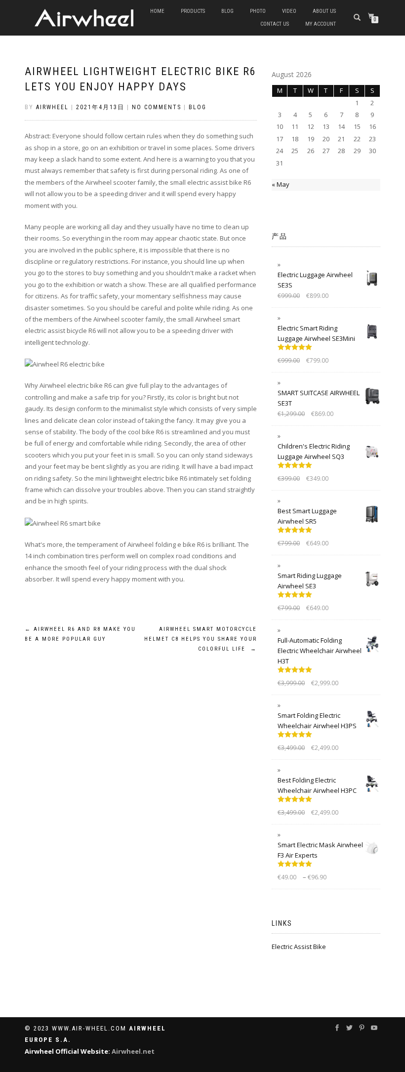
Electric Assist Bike (299, 946)
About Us (324, 11)
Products (193, 11)
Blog (227, 11)
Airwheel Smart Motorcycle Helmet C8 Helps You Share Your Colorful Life (200, 639)
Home (157, 11)
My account (320, 24)
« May (280, 184)
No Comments (156, 107)
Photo (258, 11)
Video (289, 11)
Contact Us (274, 24)
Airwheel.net (133, 1051)
